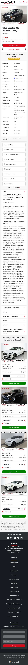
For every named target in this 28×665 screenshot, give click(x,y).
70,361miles (22, 413)
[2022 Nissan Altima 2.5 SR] (14, 485)
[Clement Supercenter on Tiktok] (17, 538)
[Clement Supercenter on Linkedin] (21, 538)
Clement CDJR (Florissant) (13, 604)
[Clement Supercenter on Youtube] (10, 538)
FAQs (14, 566)
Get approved (14, 571)
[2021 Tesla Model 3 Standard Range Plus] (14, 441)
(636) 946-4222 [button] (15, 552)
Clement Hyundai (13, 608)
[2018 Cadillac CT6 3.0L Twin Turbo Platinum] (14, 397)
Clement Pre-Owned (13, 612)
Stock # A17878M (6, 364)
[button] (20, 2)
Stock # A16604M (6, 409)
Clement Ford (13, 595)
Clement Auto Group (13, 616)
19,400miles (22, 501)
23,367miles (22, 457)
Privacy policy (14, 587)
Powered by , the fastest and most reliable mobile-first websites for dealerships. (14, 657)
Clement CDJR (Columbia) (13, 599)
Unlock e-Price (15, 383)
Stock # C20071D (6, 497)
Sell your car (14, 583)
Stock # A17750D (6, 453)
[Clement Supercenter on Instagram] (14, 538)
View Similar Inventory (14, 49)
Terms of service (14, 591)
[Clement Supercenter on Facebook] (7, 538)
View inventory (14, 562)
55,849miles (22, 368)
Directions (14, 575)
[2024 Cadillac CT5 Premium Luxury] (14, 353)
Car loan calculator (14, 579)
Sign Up (14, 646)
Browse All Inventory (14, 45)
